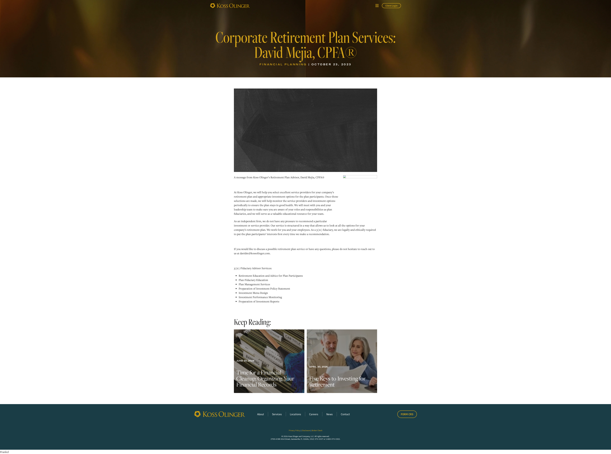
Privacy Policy (294, 430)
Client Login (391, 5)
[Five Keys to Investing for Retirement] (342, 361)
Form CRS (407, 414)
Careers (313, 414)
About (260, 414)
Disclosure (306, 430)
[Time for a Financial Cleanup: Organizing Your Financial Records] (269, 361)
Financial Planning (283, 64)
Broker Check (317, 430)
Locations (295, 414)
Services (277, 414)
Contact (345, 414)
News (329, 414)
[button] (377, 5)
